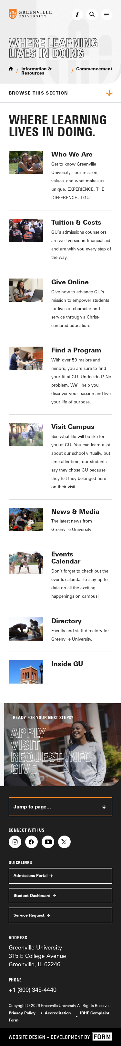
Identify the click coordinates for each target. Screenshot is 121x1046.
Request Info (51, 757)
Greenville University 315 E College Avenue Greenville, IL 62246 (37, 956)
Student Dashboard (32, 895)
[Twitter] (64, 842)
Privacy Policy (22, 1013)
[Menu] (107, 15)
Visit (25, 745)
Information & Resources (36, 71)
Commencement (94, 68)
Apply (28, 733)
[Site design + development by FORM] (60, 1037)
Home (11, 68)
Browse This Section (38, 93)
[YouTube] (48, 842)
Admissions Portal (30, 875)
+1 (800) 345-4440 (32, 989)
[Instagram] (15, 842)
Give (24, 769)
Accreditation (58, 1013)
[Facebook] (31, 842)
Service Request (29, 915)
